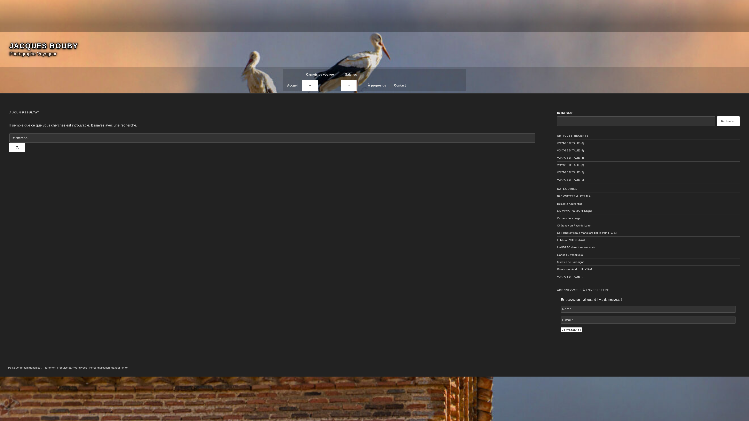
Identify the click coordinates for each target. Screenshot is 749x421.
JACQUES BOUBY (43, 46)
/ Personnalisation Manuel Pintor (108, 367)
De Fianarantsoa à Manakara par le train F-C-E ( (587, 232)
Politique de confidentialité (24, 367)
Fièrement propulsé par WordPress (65, 367)
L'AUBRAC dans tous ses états (576, 247)
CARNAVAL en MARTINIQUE (575, 210)
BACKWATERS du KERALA (574, 196)
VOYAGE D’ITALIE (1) (570, 179)
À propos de (377, 85)
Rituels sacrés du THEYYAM (574, 269)
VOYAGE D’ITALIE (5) (570, 150)
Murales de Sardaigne (570, 262)
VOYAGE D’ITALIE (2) (570, 172)
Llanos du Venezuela (570, 254)
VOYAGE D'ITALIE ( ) (570, 276)
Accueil (292, 85)
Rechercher (564, 112)
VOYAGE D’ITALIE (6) (570, 143)
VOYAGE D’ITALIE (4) (570, 157)
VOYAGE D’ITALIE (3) (570, 165)
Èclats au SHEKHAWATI (571, 240)
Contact (400, 85)
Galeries (351, 74)
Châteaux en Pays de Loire (574, 225)
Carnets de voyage (320, 74)
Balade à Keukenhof (569, 203)
